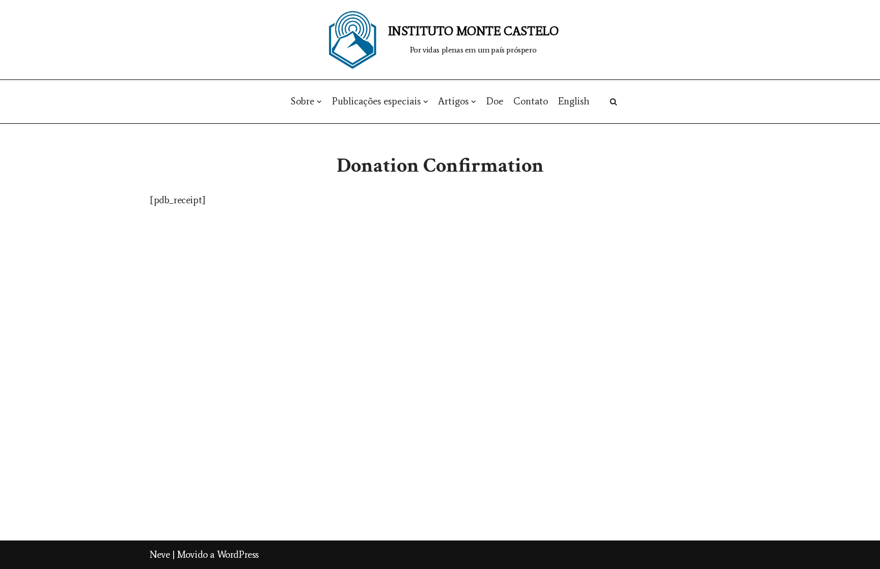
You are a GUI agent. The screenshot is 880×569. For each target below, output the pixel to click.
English (573, 101)
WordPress (238, 554)
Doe (494, 101)
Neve (160, 554)
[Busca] (613, 101)
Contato (530, 101)
